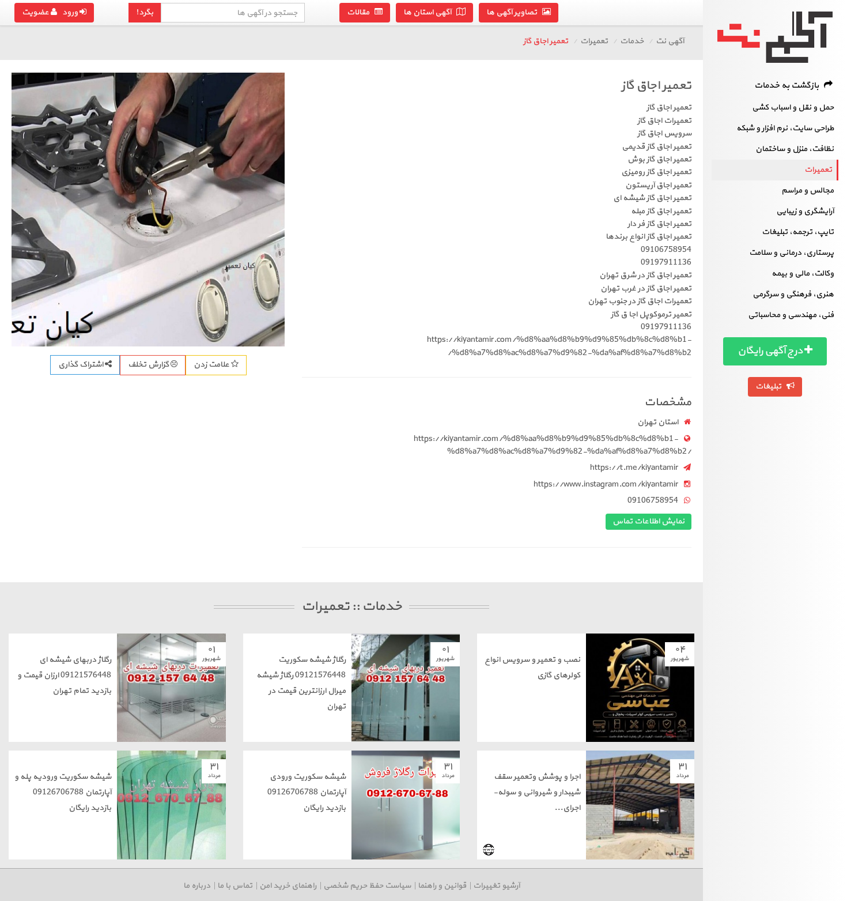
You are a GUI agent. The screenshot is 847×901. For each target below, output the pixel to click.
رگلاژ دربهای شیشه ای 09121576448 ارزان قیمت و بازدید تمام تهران (64, 675)
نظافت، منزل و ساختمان (794, 149)
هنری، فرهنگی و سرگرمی (793, 294)
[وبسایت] (488, 849)
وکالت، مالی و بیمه (803, 273)
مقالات (361, 12)
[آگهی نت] (775, 37)
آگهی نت (670, 41)
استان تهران (657, 422)
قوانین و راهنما (442, 886)
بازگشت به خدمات (789, 85)
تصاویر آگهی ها (514, 12)
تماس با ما (234, 886)
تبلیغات (770, 386)
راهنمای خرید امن (287, 886)
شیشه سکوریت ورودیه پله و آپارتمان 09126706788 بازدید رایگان (62, 792)
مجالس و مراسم (807, 190)
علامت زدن (212, 365)
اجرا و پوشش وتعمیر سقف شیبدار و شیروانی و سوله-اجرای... (536, 792)
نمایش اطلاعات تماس (648, 521)
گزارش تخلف (149, 365)
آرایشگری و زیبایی (805, 211)
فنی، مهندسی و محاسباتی (791, 315)
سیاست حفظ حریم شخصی (367, 886)
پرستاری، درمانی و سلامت (791, 253)
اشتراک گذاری (81, 365)
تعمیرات (818, 170)
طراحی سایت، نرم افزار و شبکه (785, 128)
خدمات (632, 41)
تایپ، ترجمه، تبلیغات (798, 232)
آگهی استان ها (429, 12)
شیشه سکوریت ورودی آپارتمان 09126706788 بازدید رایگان (306, 792)
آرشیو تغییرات (496, 886)
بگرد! (144, 12)
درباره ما (196, 886)
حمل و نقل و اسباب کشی (793, 107)
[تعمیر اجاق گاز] (148, 209)
